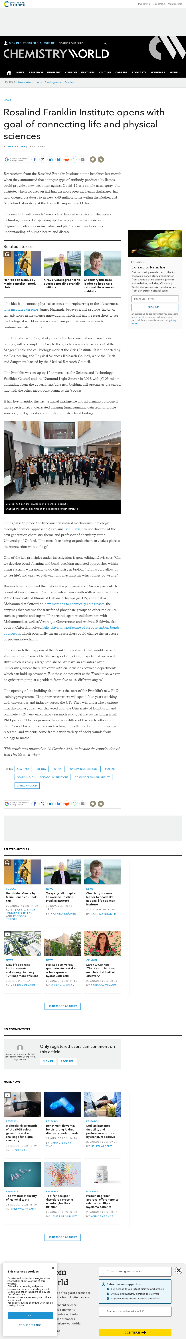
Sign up (153, 307)
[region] (30, 1299)
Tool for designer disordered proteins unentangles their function (59, 1201)
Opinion (91, 960)
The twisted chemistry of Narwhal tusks (21, 1197)
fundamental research (83, 769)
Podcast (12, 888)
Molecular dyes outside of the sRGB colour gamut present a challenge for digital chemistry (22, 1133)
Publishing (144, 3)
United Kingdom (27, 785)
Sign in (48, 1061)
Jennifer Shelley (19, 913)
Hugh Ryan (19, 1150)
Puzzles (69, 82)
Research (12, 1121)
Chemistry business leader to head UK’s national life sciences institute (99, 285)
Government (25, 777)
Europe (57, 769)
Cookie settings (30, 1325)
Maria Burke (16, 146)
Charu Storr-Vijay (59, 1144)
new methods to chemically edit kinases (74, 604)
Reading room (53, 82)
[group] (173, 72)
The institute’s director (21, 309)
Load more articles (63, 1006)
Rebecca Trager (16, 918)
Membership (175, 3)
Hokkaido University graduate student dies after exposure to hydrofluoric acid (61, 970)
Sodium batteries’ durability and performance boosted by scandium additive (101, 1131)
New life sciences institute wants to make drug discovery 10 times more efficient (22, 970)
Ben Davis (72, 529)
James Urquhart (64, 1216)
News (7, 100)
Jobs (39, 82)
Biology (41, 769)
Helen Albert (101, 1146)
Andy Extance (102, 1216)
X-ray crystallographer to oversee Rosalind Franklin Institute (62, 283)
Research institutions (54, 777)
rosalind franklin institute (92, 777)
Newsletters (25, 82)
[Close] (53, 1268)
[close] (121, 151)
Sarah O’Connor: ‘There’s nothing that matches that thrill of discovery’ (100, 970)
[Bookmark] (101, 159)
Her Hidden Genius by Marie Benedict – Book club (20, 283)
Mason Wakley (62, 985)
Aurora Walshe (23, 910)
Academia (23, 769)
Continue (132, 1332)
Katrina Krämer (63, 913)
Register (29, 43)
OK (30, 1315)
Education (159, 3)
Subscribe (47, 43)
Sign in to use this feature (104, 151)
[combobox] (82, 43)
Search (105, 43)
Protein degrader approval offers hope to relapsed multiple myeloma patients (102, 1201)
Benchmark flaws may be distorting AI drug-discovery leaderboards (62, 1129)
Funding (110, 769)
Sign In (14, 43)
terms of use (142, 317)
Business (92, 1191)
